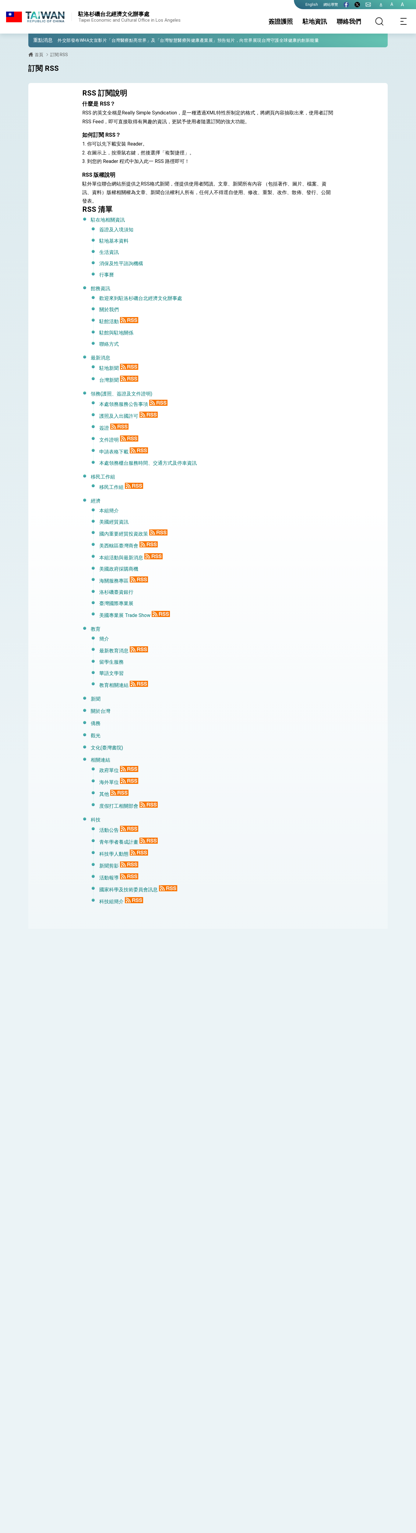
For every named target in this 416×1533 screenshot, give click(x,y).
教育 (95, 629)
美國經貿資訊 (114, 522)
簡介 (104, 639)
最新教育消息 (114, 651)
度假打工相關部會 (118, 806)
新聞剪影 (109, 866)
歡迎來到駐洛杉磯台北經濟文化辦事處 (140, 298)
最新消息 (100, 358)
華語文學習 (111, 673)
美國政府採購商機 (118, 569)
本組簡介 (109, 511)
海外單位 (109, 782)
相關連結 (100, 760)
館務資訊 (100, 288)
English (311, 4)
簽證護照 (281, 21)
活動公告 (109, 830)
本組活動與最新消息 (121, 558)
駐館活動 (109, 321)
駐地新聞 (109, 368)
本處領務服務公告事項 (123, 404)
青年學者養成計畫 (118, 842)
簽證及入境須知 (116, 230)
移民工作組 (103, 477)
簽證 (104, 428)
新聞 (95, 699)
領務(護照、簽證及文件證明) (121, 394)
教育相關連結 (114, 685)
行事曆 (106, 275)
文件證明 (109, 440)
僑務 (95, 723)
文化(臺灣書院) (107, 748)
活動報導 (109, 878)
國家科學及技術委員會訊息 (128, 890)
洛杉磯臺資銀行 (116, 592)
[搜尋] (379, 21)
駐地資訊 (315, 21)
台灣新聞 (109, 380)
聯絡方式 (109, 344)
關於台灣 (100, 711)
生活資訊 (109, 252)
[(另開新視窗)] (346, 4)
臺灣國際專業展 (116, 603)
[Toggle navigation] (404, 21)
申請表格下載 (114, 452)
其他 (104, 794)
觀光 (95, 735)
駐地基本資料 (114, 241)
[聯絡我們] (368, 4)
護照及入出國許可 (118, 416)
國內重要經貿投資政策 (123, 534)
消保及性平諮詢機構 (121, 263)
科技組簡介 (111, 901)
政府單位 (109, 770)
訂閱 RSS (59, 54)
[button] (37, 40)
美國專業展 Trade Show (124, 615)
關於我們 (109, 309)
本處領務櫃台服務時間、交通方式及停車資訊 (148, 463)
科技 (95, 820)
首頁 (39, 54)
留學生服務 (111, 662)
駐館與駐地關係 (116, 333)
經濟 (95, 501)
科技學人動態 (114, 854)
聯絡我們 (349, 21)
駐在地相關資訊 (108, 220)
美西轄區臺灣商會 (118, 546)
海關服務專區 (114, 581)
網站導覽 (330, 4)
